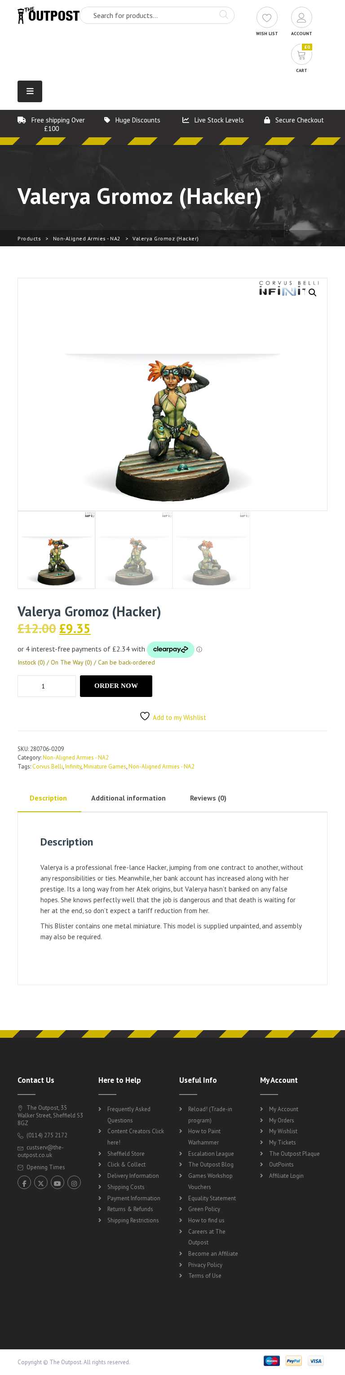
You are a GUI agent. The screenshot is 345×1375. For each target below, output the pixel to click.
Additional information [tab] (128, 797)
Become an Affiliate (213, 1253)
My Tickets (282, 1142)
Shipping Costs (126, 1187)
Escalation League (211, 1154)
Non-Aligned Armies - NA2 (87, 238)
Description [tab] (48, 797)
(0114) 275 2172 (46, 1135)
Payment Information (133, 1198)
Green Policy (204, 1209)
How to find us (206, 1220)
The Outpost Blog (211, 1164)
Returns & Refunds (130, 1209)
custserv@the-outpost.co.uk (41, 1151)
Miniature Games (105, 766)
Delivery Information (133, 1176)
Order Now (116, 685)
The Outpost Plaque (294, 1154)
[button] (313, 293)
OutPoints (281, 1164)
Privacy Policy (205, 1265)
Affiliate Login (286, 1176)
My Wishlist (283, 1131)
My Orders (281, 1120)
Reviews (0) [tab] (208, 797)
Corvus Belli (47, 766)
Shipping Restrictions (133, 1220)
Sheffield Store (126, 1154)
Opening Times (45, 1167)
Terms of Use (204, 1276)
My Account (283, 1109)
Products (29, 238)
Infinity (73, 766)
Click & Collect (126, 1164)
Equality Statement (212, 1198)
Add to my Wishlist (179, 717)
